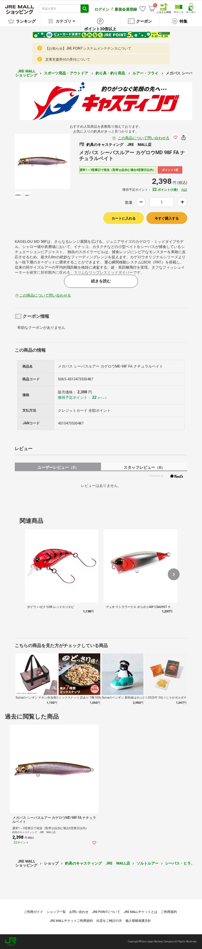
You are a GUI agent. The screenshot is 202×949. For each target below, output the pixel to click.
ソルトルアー (147, 863)
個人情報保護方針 (138, 920)
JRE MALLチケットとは (140, 912)
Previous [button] (31, 161)
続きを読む (101, 281)
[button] (174, 574)
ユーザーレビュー (58, 467)
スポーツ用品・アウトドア (66, 73)
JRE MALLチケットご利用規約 (71, 920)
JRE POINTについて (106, 912)
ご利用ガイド (33, 912)
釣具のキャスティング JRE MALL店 (97, 863)
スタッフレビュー (144, 467)
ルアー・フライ (146, 73)
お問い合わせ (78, 912)
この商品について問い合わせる (143, 138)
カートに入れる (124, 218)
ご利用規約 (169, 912)
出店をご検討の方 (109, 920)
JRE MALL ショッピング (26, 73)
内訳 (184, 190)
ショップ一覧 (56, 912)
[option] (42, 161)
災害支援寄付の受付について (67, 59)
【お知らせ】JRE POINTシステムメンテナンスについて (88, 48)
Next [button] (54, 161)
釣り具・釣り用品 (111, 73)
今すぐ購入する (167, 218)
